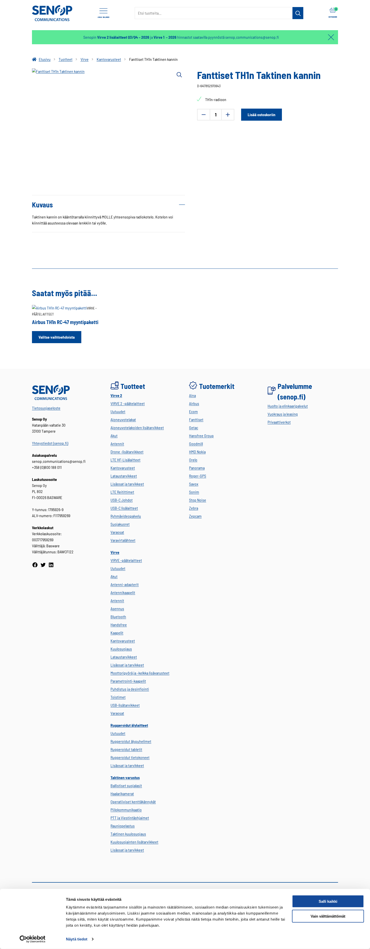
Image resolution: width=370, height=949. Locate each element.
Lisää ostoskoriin (261, 114)
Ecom (193, 411)
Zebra (193, 508)
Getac (193, 427)
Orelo (193, 459)
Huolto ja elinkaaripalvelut (288, 405)
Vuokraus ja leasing (283, 414)
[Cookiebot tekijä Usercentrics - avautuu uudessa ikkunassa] (33, 939)
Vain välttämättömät (328, 916)
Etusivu (45, 59)
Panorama (197, 467)
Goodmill (196, 443)
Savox (193, 483)
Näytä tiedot (76, 939)
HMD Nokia (197, 451)
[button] (179, 74)
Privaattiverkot (279, 422)
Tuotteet (65, 59)
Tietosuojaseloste (46, 407)
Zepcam (195, 516)
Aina (192, 395)
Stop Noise (197, 500)
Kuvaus (42, 204)
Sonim (194, 491)
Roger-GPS (197, 475)
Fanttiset (196, 419)
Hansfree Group (201, 435)
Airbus (194, 403)
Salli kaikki (328, 901)
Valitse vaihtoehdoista (57, 337)
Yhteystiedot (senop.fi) (50, 443)
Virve (85, 59)
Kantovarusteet (109, 59)
